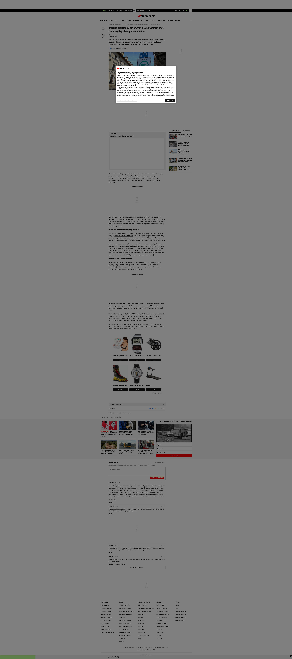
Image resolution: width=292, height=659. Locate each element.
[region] (146, 84)
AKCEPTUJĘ (170, 100)
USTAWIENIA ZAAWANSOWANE (127, 100)
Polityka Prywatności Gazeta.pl (162, 95)
